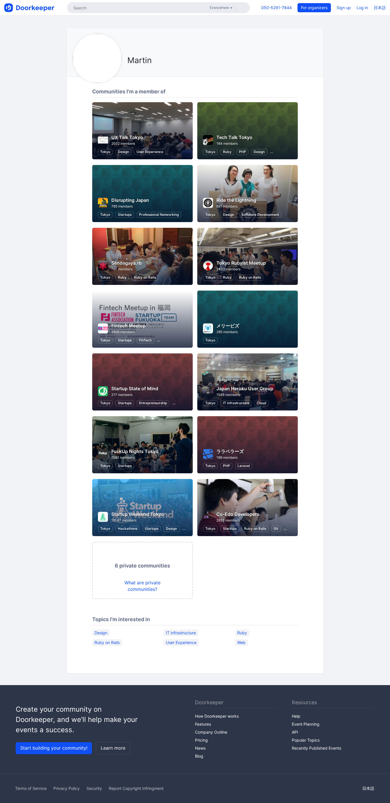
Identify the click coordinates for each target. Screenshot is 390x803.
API (295, 732)
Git (276, 528)
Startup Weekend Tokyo (137, 514)
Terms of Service (31, 788)
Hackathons (127, 528)
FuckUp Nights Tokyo (134, 451)
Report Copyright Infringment (136, 788)
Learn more (113, 748)
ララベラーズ (230, 451)
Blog (199, 756)
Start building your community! (53, 748)
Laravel (244, 466)
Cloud (261, 403)
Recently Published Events (316, 748)
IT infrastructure (236, 403)
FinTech (145, 340)
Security (94, 788)
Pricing (201, 740)
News (200, 748)
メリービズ (227, 326)
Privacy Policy (66, 788)
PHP (242, 152)
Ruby (227, 152)
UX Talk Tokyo (127, 137)
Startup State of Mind (134, 388)
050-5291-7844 (276, 7)
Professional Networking (159, 214)
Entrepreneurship (153, 403)
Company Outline (211, 732)
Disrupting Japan (130, 200)
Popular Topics (305, 740)
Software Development (260, 214)
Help (296, 716)
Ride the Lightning (236, 200)
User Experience (149, 152)
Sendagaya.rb (126, 263)
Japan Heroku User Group (244, 388)
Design (123, 152)
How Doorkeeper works (217, 716)
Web (241, 642)
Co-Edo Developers (237, 514)
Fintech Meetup (128, 326)
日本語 (380, 7)
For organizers (314, 7)
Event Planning (305, 724)
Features (203, 724)
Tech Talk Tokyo (234, 137)
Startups (125, 214)
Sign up (344, 7)
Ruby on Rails (145, 277)
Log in (362, 7)
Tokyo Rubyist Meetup (241, 263)
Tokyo (105, 152)
